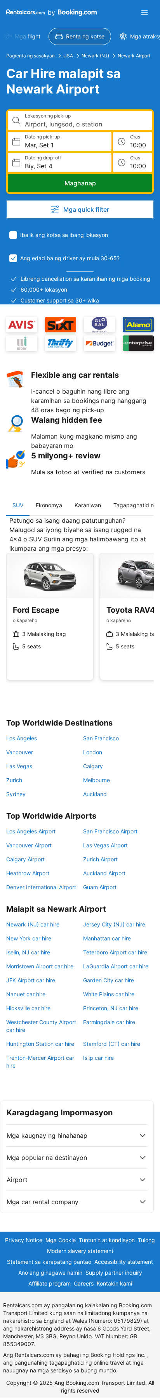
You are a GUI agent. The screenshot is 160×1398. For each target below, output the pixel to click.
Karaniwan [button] (88, 505)
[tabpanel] (80, 604)
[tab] (18, 505)
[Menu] (144, 12)
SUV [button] (17, 505)
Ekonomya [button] (49, 505)
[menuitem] (80, 36)
